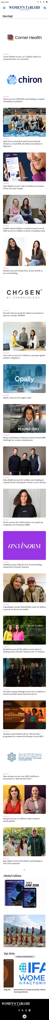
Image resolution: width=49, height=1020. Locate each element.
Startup (25, 87)
